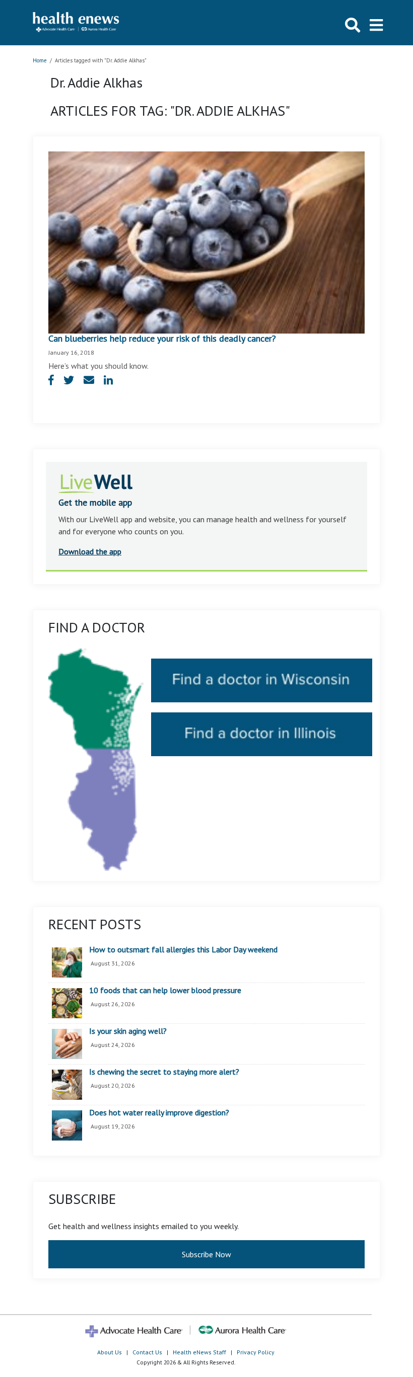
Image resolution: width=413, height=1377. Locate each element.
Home (40, 60)
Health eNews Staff (199, 1352)
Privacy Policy (255, 1352)
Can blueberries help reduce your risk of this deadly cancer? (162, 338)
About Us (109, 1352)
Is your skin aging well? (128, 1031)
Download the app (89, 551)
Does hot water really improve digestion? (159, 1112)
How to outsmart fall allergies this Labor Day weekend (183, 949)
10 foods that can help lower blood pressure (165, 990)
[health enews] (76, 22)
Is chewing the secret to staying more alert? (164, 1072)
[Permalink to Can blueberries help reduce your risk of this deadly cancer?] (206, 241)
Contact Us (147, 1352)
